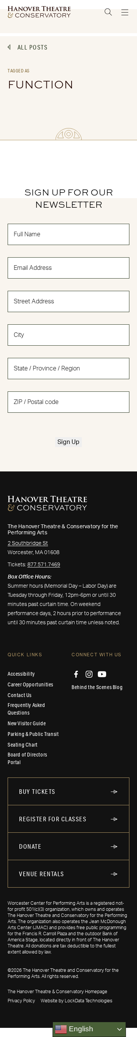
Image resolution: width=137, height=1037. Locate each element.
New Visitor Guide (27, 723)
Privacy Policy (21, 1001)
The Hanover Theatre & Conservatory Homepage (57, 991)
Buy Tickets (37, 791)
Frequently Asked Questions (26, 709)
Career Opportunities (30, 684)
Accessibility (21, 673)
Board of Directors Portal (27, 758)
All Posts (33, 47)
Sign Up (68, 442)
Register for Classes (52, 819)
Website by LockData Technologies (76, 1001)
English (80, 1029)
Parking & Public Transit (33, 734)
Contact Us (20, 695)
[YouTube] (102, 674)
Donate (30, 846)
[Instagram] (89, 674)
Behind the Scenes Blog (97, 687)
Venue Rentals (41, 874)
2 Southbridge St (28, 543)
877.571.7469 (43, 564)
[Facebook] (76, 674)
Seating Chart (23, 744)
